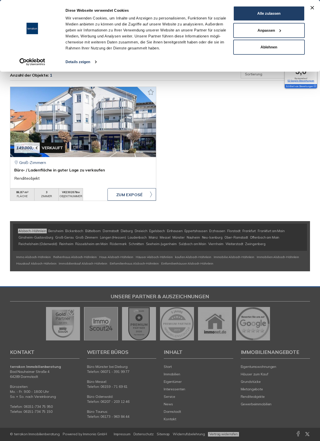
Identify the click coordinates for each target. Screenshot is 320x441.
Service (169, 396)
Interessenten (174, 389)
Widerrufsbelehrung (189, 434)
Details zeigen (78, 62)
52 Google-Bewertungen (301, 80)
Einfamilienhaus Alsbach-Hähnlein (134, 263)
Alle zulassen (268, 13)
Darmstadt (172, 411)
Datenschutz (144, 434)
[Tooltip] (314, 86)
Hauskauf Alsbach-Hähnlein (36, 263)
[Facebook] (298, 435)
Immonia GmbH (95, 434)
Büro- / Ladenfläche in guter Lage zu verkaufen (59, 169)
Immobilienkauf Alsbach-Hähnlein (83, 263)
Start (168, 366)
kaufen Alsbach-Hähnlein (193, 257)
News (168, 404)
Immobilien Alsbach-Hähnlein (278, 257)
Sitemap (163, 434)
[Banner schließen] (312, 7)
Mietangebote (252, 389)
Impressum (122, 434)
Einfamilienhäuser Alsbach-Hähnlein (187, 263)
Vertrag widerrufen (223, 434)
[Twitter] (307, 435)
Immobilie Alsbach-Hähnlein (234, 257)
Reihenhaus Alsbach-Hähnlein (75, 257)
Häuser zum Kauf (254, 374)
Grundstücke (251, 381)
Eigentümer (173, 381)
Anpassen (266, 30)
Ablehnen (268, 47)
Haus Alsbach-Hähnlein (116, 257)
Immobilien (172, 374)
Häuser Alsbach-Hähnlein (154, 257)
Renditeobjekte (253, 396)
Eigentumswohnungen (258, 366)
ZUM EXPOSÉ (129, 194)
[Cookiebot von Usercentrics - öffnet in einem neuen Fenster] (32, 62)
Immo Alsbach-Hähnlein (33, 257)
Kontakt (170, 419)
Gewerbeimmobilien (256, 404)
